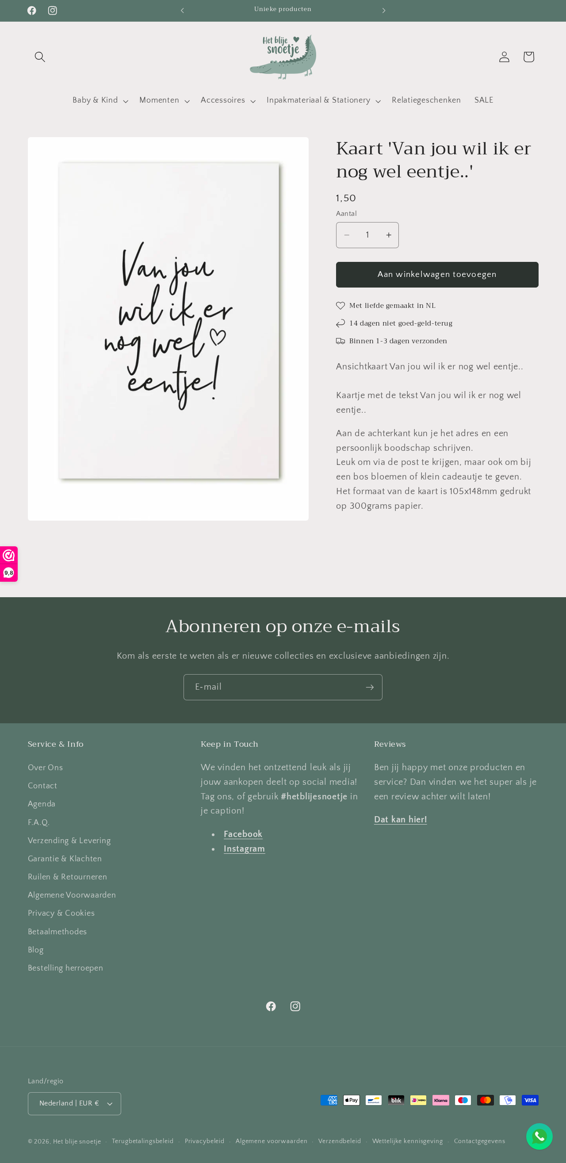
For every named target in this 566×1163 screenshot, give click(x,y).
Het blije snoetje (77, 1142)
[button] (40, 57)
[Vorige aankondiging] (182, 10)
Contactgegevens (479, 1141)
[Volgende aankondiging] (384, 10)
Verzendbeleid (339, 1141)
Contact (42, 786)
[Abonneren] (370, 687)
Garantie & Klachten (65, 859)
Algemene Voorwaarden (72, 895)
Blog (36, 950)
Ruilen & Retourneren (67, 877)
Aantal (346, 214)
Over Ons (45, 768)
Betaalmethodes (58, 932)
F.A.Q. (39, 822)
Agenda (42, 804)
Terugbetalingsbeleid (143, 1141)
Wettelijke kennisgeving (407, 1141)
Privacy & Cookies (61, 914)
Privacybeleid (205, 1141)
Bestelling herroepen (65, 968)
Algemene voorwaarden (272, 1141)
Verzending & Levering (69, 841)
